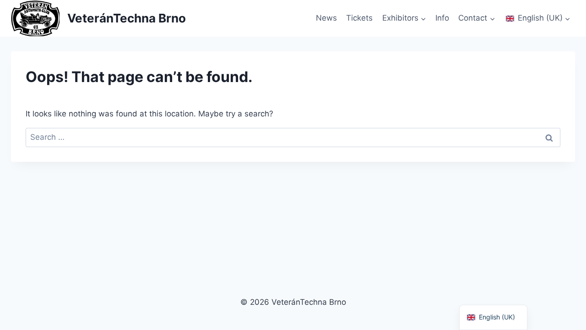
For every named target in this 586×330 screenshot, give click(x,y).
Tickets (359, 17)
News (326, 17)
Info (442, 17)
